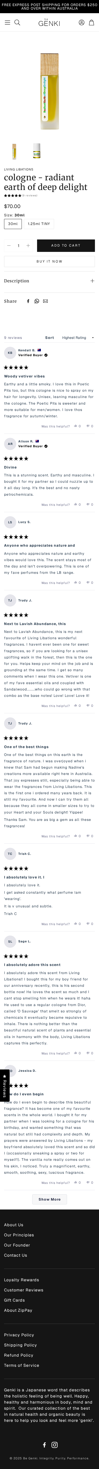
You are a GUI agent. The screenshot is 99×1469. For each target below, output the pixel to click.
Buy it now (50, 261)
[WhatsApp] (37, 301)
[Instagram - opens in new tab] (55, 1445)
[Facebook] (28, 301)
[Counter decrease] (8, 245)
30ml (13, 223)
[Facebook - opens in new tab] (44, 1445)
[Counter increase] (28, 245)
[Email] (45, 301)
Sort (50, 337)
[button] (7, 22)
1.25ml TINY (39, 223)
